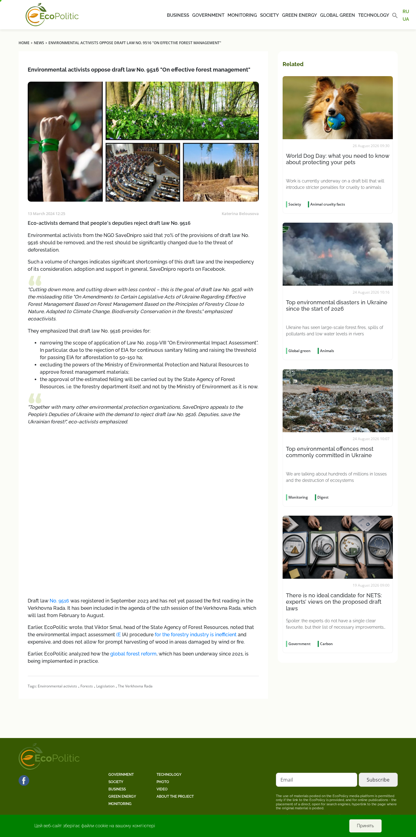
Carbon (326, 643)
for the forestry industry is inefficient (195, 634)
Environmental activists (57, 686)
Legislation (105, 686)
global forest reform (133, 654)
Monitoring (242, 15)
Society (269, 15)
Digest (323, 497)
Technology (373, 15)
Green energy (299, 15)
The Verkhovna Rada (135, 686)
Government (208, 15)
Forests (86, 686)
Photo (163, 782)
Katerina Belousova (240, 213)
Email (286, 779)
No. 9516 (59, 601)
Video (162, 789)
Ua (406, 19)
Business (178, 15)
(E (118, 634)
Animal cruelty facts (327, 204)
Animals (327, 350)
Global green (337, 15)
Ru (406, 11)
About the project (175, 796)
